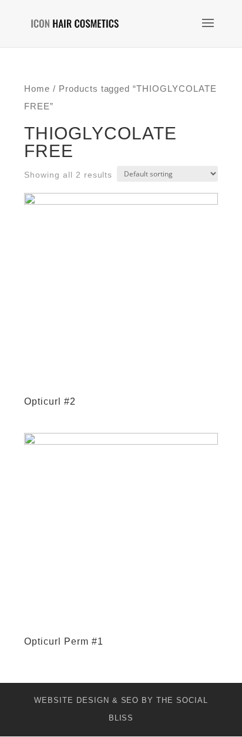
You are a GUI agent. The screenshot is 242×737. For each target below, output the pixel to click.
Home (37, 89)
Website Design (71, 700)
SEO (130, 700)
